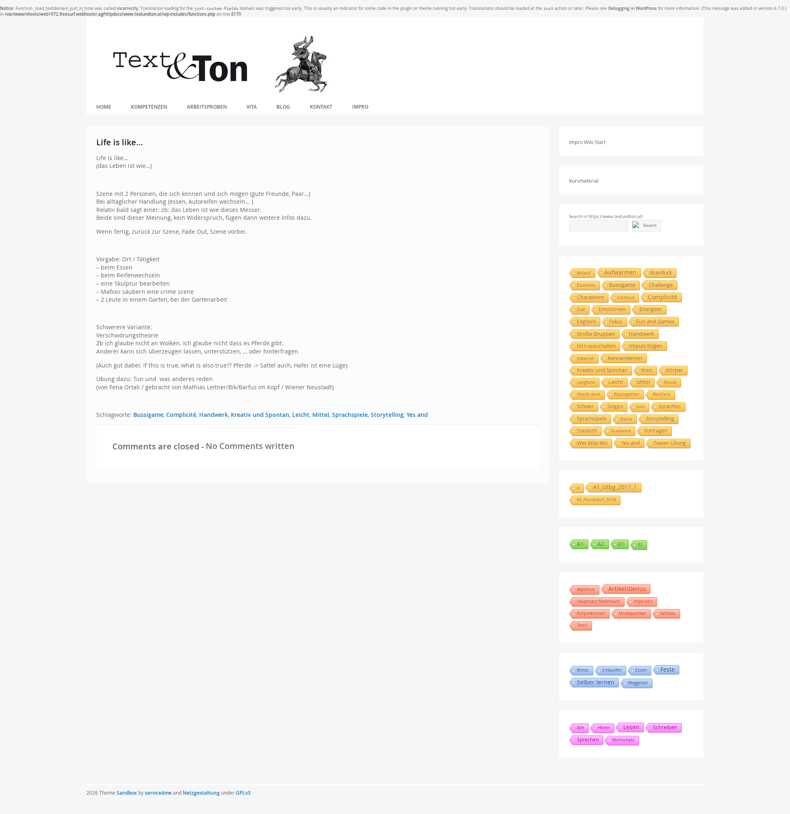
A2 (600, 544)
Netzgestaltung (201, 792)
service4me (158, 792)
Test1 (582, 625)
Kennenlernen (625, 358)
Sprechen (588, 740)
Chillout (626, 297)
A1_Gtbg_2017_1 (615, 487)
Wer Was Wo (592, 443)
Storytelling (387, 415)
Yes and (417, 415)
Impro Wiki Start (587, 142)
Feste (667, 669)
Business (586, 285)
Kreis (647, 370)
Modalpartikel (632, 613)
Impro (360, 106)
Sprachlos (669, 406)
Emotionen (612, 309)
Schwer (585, 406)
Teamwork (621, 431)
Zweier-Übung (669, 443)
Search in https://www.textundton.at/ (606, 216)
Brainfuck (661, 272)
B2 (640, 544)
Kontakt (321, 106)
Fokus (616, 322)
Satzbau (668, 613)
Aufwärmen (620, 272)
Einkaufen (612, 670)
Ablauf (584, 273)
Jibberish (585, 358)
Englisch (586, 321)
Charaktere (590, 297)
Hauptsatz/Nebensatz (598, 601)
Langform (586, 382)
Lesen (631, 727)
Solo (641, 406)
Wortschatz (623, 740)
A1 (580, 544)
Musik (670, 382)
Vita (251, 106)
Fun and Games (655, 321)
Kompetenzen (149, 106)
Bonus (583, 670)
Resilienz (662, 394)
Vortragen (655, 431)
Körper (674, 370)
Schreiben (665, 727)
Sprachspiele (350, 415)
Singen (615, 406)
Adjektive (586, 589)
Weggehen (638, 683)
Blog (283, 106)
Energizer (650, 309)
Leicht (300, 415)
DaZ (581, 309)
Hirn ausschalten (596, 345)
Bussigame (148, 415)
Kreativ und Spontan (260, 415)
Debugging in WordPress (632, 8)
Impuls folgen (645, 345)
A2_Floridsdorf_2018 (596, 499)
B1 (621, 544)
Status (626, 419)
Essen (641, 670)
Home (103, 106)
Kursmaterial (584, 180)
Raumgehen (626, 394)
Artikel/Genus (627, 589)
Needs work (588, 394)
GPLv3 (243, 792)
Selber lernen (595, 682)
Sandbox (126, 792)
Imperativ (643, 601)
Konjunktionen (591, 613)
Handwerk (213, 415)
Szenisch (587, 430)
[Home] (219, 65)
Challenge (661, 284)
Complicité (181, 415)
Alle (580, 727)
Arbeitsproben (207, 106)
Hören (604, 727)
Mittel (320, 415)
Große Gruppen (596, 333)
